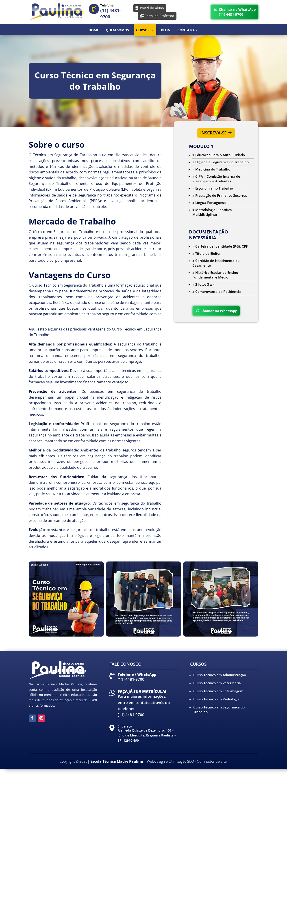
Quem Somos (117, 30)
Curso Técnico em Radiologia (216, 699)
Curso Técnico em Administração (219, 675)
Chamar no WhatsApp (218, 311)
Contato (185, 30)
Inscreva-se (213, 133)
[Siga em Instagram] (41, 718)
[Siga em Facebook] (32, 718)
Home (94, 30)
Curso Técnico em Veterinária (217, 683)
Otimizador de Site (212, 761)
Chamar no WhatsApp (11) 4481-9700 (237, 12)
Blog (165, 30)
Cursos (142, 30)
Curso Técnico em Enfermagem (218, 691)
